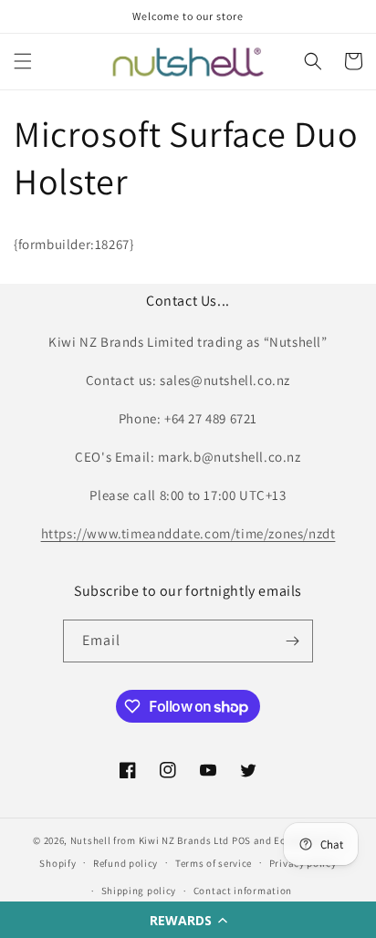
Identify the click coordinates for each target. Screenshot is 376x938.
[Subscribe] (292, 641)
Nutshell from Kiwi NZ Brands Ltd (149, 840)
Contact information (242, 890)
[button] (188, 920)
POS (241, 840)
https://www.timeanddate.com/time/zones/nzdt (188, 533)
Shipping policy (139, 890)
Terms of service (213, 863)
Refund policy (125, 863)
